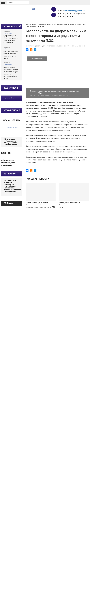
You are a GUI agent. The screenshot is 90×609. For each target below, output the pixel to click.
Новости (35, 25)
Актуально (8, 33)
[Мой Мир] (35, 49)
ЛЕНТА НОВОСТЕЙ (12, 26)
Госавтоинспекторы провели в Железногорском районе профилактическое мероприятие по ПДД (40, 205)
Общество (8, 64)
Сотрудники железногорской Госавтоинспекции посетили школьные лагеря (73, 205)
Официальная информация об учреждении (8, 162)
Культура (7, 98)
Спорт (13, 98)
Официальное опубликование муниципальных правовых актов (10, 142)
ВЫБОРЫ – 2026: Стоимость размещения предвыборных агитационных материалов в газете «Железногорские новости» (12, 186)
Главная (28, 25)
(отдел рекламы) (71, 13)
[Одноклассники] (31, 49)
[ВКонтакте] (27, 49)
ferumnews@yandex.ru (74, 11)
